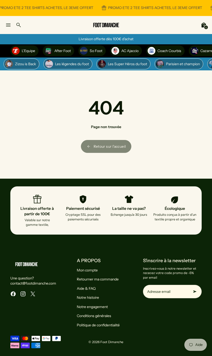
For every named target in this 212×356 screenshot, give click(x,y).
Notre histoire (88, 297)
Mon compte (87, 270)
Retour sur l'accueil (110, 146)
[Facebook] (13, 294)
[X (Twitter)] (33, 294)
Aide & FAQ (86, 288)
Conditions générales (94, 315)
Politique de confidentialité (98, 325)
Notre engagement (92, 306)
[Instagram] (23, 294)
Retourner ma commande (98, 279)
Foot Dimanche (111, 342)
